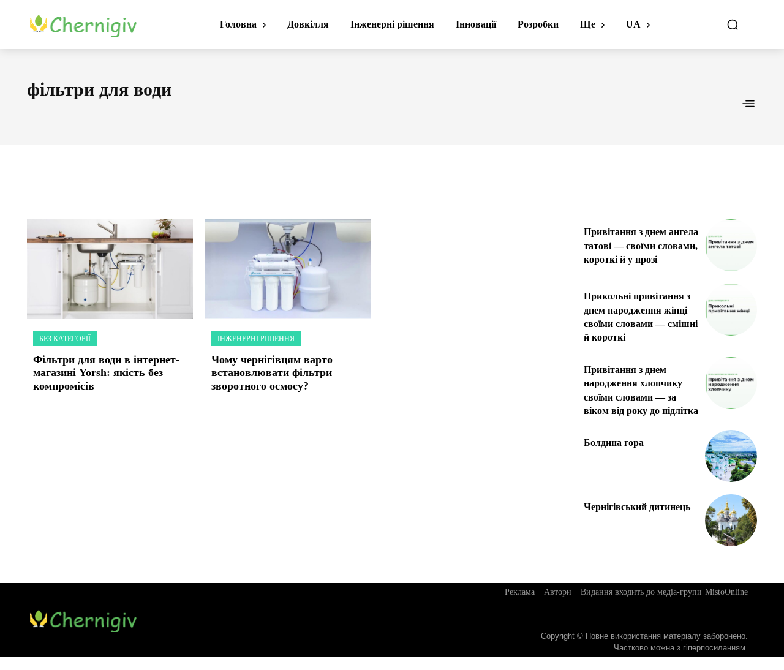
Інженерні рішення (256, 338)
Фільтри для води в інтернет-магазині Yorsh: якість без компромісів (106, 372)
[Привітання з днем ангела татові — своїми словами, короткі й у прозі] (731, 245)
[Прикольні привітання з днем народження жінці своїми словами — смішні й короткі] (731, 310)
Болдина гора (614, 442)
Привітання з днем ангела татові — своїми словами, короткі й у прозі (641, 246)
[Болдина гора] (731, 456)
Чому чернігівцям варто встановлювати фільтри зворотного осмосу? (272, 372)
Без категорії (65, 338)
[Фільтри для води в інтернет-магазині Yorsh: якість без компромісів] (110, 269)
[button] (732, 24)
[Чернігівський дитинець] (731, 520)
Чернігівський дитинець (637, 507)
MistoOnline (726, 592)
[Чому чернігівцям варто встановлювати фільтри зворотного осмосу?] (288, 269)
